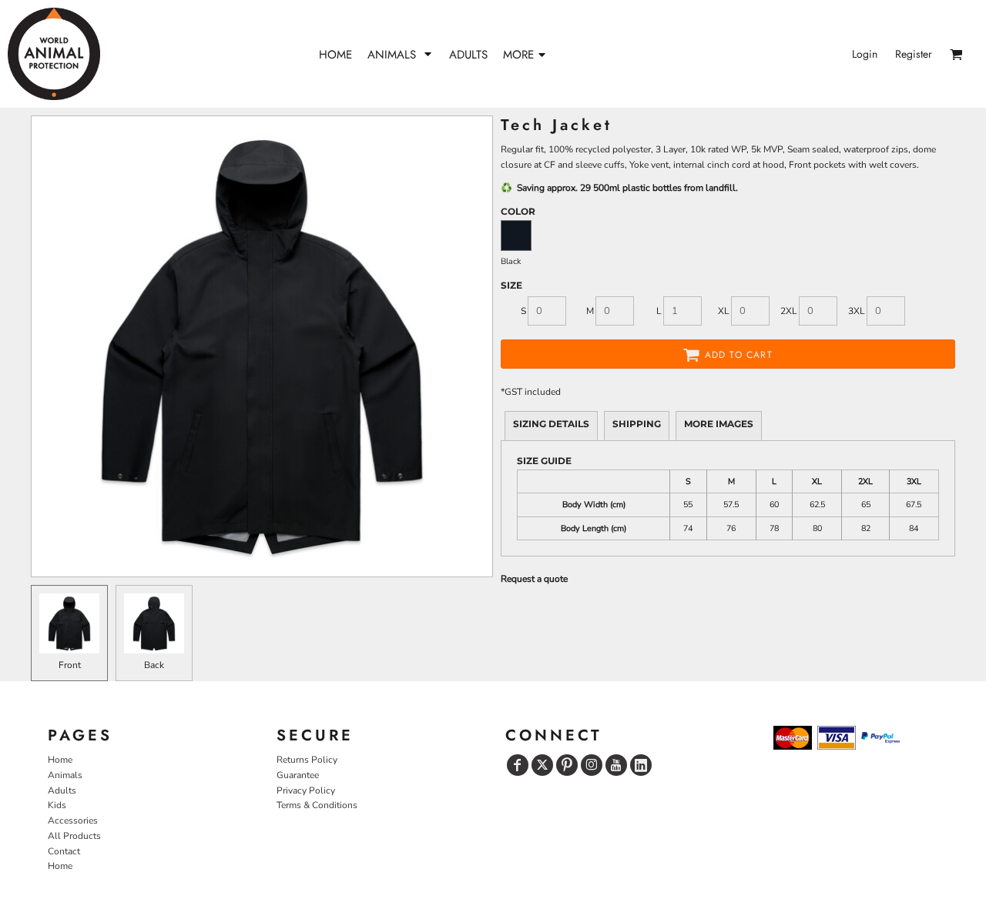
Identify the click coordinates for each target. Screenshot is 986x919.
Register (913, 54)
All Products (74, 836)
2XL (788, 311)
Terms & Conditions (317, 805)
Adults (62, 790)
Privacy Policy (306, 790)
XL (723, 311)
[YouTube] (616, 765)
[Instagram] (591, 765)
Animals (65, 775)
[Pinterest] (567, 765)
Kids (57, 805)
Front (70, 665)
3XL (856, 311)
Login (864, 54)
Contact (64, 851)
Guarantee (298, 775)
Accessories (73, 820)
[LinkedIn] (641, 765)
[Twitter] (542, 765)
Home (60, 760)
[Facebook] (517, 765)
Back (154, 665)
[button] (400, 54)
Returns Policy (307, 760)
